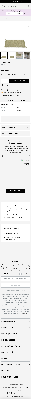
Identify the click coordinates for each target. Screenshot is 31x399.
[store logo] (11, 6)
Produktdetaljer (9, 127)
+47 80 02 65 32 (11, 214)
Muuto (17, 107)
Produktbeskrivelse (10, 133)
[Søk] (25, 6)
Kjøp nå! (18, 11)
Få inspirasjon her (14, 190)
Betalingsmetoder (10, 346)
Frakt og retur (9, 334)
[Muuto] (10, 70)
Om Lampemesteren (10, 364)
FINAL (14, 13)
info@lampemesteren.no (14, 217)
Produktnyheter (9, 377)
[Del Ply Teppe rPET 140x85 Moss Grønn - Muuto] (28, 26)
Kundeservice (8, 321)
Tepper (5, 18)
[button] (4, 55)
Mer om (5, 371)
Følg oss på (7, 352)
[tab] (15, 321)
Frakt (4, 358)
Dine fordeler (8, 340)
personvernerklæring (22, 313)
